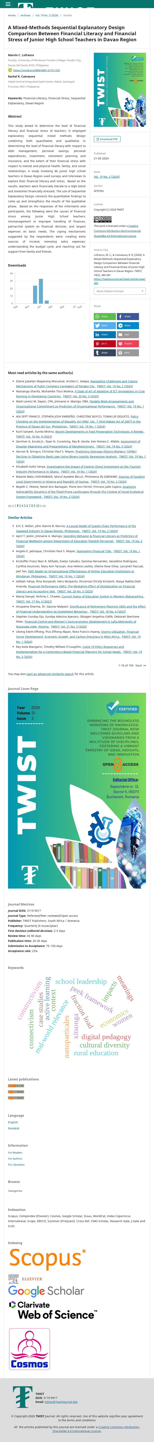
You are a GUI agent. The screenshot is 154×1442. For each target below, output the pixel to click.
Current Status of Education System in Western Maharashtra (103, 596)
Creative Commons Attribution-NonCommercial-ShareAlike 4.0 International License (117, 231)
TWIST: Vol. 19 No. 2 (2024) (115, 386)
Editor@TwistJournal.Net (61, 1402)
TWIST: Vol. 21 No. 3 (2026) (69, 626)
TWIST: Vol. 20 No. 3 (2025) (81, 396)
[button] (105, 316)
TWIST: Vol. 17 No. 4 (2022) (34, 601)
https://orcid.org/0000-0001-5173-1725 (36, 70)
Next (139, 665)
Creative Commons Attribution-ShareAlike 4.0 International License (96, 1429)
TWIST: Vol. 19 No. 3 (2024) (114, 446)
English (13, 1122)
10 (37, 505)
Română (13, 1128)
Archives (25, 15)
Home (11, 15)
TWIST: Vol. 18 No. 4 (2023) (34, 436)
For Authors (15, 1158)
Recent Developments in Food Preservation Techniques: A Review (99, 431)
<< (9, 505)
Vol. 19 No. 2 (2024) (46, 15)
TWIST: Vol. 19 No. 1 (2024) (87, 426)
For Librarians (16, 1164)
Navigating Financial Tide (94, 551)
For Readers (15, 1152)
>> (44, 505)
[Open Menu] (8, 4)
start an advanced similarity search (50, 674)
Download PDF (108, 139)
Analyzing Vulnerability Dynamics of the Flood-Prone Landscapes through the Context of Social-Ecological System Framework (80, 492)
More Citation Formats (110, 291)
